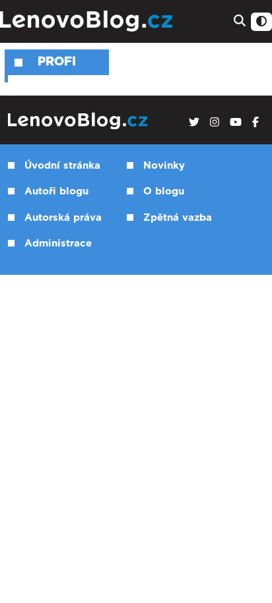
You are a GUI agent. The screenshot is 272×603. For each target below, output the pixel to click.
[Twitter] (194, 122)
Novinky (164, 166)
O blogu (163, 191)
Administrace (58, 243)
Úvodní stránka (62, 166)
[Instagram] (214, 122)
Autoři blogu (56, 191)
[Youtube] (236, 122)
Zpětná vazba (177, 218)
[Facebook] (255, 122)
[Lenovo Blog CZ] (88, 21)
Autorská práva (63, 218)
